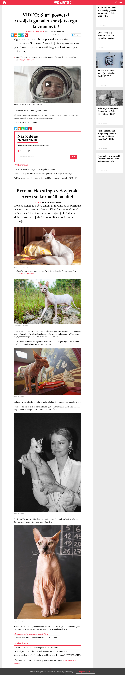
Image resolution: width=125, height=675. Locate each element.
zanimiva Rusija (22, 637)
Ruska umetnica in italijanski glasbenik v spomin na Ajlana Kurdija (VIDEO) (108, 135)
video (35, 123)
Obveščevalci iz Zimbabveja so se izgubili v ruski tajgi (107, 36)
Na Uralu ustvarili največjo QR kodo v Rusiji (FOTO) (106, 73)
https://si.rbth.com (26, 60)
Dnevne (31, 151)
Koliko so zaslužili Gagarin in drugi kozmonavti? (35, 169)
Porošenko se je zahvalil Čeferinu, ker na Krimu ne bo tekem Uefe (109, 159)
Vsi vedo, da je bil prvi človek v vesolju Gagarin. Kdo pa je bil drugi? (43, 174)
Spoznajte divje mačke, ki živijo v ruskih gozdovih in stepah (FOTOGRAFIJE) (47, 655)
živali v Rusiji (53, 637)
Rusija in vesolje (22, 123)
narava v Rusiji (38, 637)
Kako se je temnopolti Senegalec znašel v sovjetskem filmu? (108, 111)
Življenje (37, 202)
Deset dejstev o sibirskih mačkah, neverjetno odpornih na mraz (41, 651)
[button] (48, 84)
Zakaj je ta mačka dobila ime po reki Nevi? (31, 634)
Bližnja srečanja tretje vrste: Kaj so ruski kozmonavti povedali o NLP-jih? (45, 178)
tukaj (71, 672)
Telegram (77, 35)
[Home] (4, 2)
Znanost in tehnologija (35, 32)
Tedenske (23, 151)
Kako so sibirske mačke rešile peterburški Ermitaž (36, 648)
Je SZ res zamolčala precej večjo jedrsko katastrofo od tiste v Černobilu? (107, 12)
